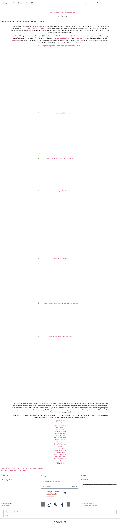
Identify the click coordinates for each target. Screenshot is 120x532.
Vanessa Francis (60, 440)
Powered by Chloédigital (89, 506)
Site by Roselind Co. (87, 503)
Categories (6, 3)
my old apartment (81, 38)
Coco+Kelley (60, 427)
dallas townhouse (54, 13)
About (92, 3)
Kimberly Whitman (60, 459)
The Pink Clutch (60, 448)
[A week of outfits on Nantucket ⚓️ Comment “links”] (21, 487)
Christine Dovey (60, 435)
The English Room (60, 438)
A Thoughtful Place (60, 457)
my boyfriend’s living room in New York (35, 28)
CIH (62, 463)
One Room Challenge (68, 13)
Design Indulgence (60, 431)
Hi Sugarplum (60, 442)
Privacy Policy (5, 506)
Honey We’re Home (60, 444)
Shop (84, 3)
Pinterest (85, 479)
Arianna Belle (60, 423)
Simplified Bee (60, 452)
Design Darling (60, 429)
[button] (60, 525)
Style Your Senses (60, 454)
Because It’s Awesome (60, 425)
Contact (100, 3)
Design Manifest (60, 433)
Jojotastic (60, 446)
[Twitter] (68, 505)
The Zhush (60, 461)
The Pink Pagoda (60, 450)
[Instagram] (43, 505)
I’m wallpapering (38, 410)
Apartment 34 (60, 421)
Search (8, 515)
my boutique (16, 40)
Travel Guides (17, 3)
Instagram (7, 479)
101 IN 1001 (29, 3)
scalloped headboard (63, 38)
